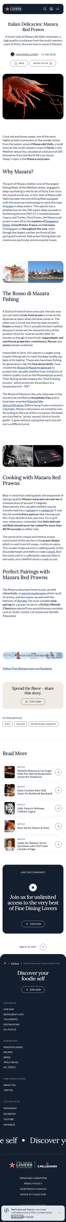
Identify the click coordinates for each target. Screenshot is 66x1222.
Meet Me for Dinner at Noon (33, 827)
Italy (7, 724)
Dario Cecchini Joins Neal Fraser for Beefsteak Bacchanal (34, 792)
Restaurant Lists (14, 1014)
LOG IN (29, 1216)
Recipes (8, 1052)
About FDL (10, 1085)
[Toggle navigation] (57, 9)
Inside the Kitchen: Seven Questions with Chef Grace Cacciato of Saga (32, 846)
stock (51, 551)
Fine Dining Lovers (27, 54)
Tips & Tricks (11, 1062)
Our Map (9, 1009)
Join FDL (8, 1090)
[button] (45, 9)
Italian (20, 724)
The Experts (11, 1019)
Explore (15, 963)
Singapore (51, 221)
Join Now (35, 924)
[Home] (13, 8)
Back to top (28, 946)
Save (21, 63)
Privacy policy (33, 1183)
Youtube (9, 1119)
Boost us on (40, 63)
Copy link (35, 701)
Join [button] (51, 9)
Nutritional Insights (43, 724)
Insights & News (13, 1047)
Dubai (6, 225)
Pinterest (9, 1125)
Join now (35, 989)
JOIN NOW (17, 1216)
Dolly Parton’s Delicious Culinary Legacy (30, 810)
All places (10, 1029)
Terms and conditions (33, 1178)
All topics (10, 1067)
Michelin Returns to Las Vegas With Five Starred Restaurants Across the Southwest (34, 773)
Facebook (10, 1114)
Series (7, 1057)
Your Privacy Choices (33, 1189)
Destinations (11, 1024)
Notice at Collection (33, 1194)
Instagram (10, 1108)
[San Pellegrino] (47, 1166)
